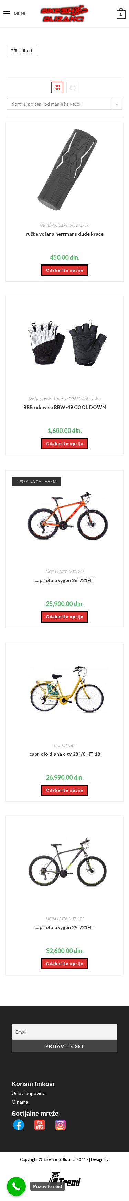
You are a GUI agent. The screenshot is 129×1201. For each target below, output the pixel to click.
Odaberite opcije (64, 270)
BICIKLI (51, 571)
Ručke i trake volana (73, 225)
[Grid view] (57, 87)
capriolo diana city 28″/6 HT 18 (64, 754)
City (71, 745)
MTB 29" (76, 918)
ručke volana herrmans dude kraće (65, 234)
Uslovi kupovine (28, 1093)
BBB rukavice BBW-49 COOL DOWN (64, 407)
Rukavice (93, 398)
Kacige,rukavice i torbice (48, 398)
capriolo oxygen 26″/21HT (64, 580)
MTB (63, 571)
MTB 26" (76, 571)
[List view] (72, 87)
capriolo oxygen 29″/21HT (64, 927)
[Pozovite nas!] (16, 1186)
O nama (20, 1102)
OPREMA (48, 225)
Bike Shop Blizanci (59, 1159)
